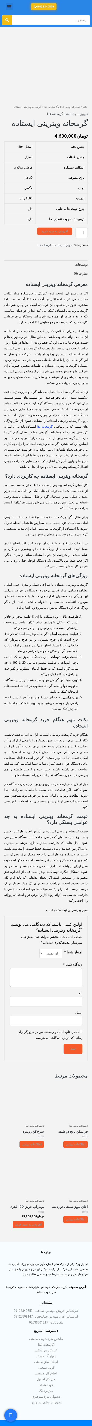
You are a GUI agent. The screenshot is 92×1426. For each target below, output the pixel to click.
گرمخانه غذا (51, 106)
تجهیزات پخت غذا (70, 106)
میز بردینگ (46, 1391)
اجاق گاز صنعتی (46, 1373)
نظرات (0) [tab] (81, 273)
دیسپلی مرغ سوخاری (46, 1397)
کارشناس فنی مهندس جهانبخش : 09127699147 (46, 1316)
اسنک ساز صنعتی (46, 1362)
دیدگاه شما (72, 964)
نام (80, 993)
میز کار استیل (46, 1379)
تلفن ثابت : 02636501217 (46, 1322)
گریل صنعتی (46, 1368)
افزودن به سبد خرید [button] (28, 1224)
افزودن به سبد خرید (55, 231)
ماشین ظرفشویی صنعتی (46, 1339)
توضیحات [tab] (81, 265)
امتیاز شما (73, 952)
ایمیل (78, 1013)
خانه (85, 106)
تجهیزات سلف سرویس (46, 1402)
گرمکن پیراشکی (46, 1350)
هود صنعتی (46, 1385)
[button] (9, 6)
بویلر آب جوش (46, 1356)
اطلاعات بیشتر (75, 1144)
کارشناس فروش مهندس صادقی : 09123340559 (46, 1311)
